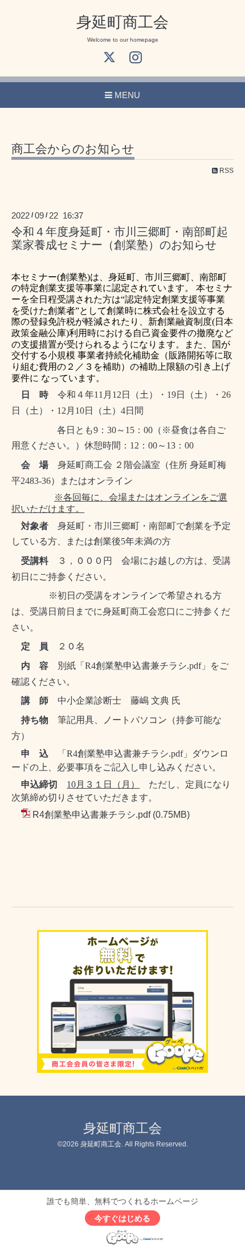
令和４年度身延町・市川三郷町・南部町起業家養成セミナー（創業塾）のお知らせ (119, 238)
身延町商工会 (122, 22)
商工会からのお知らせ (72, 149)
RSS (226, 171)
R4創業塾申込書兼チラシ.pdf (91, 814)
